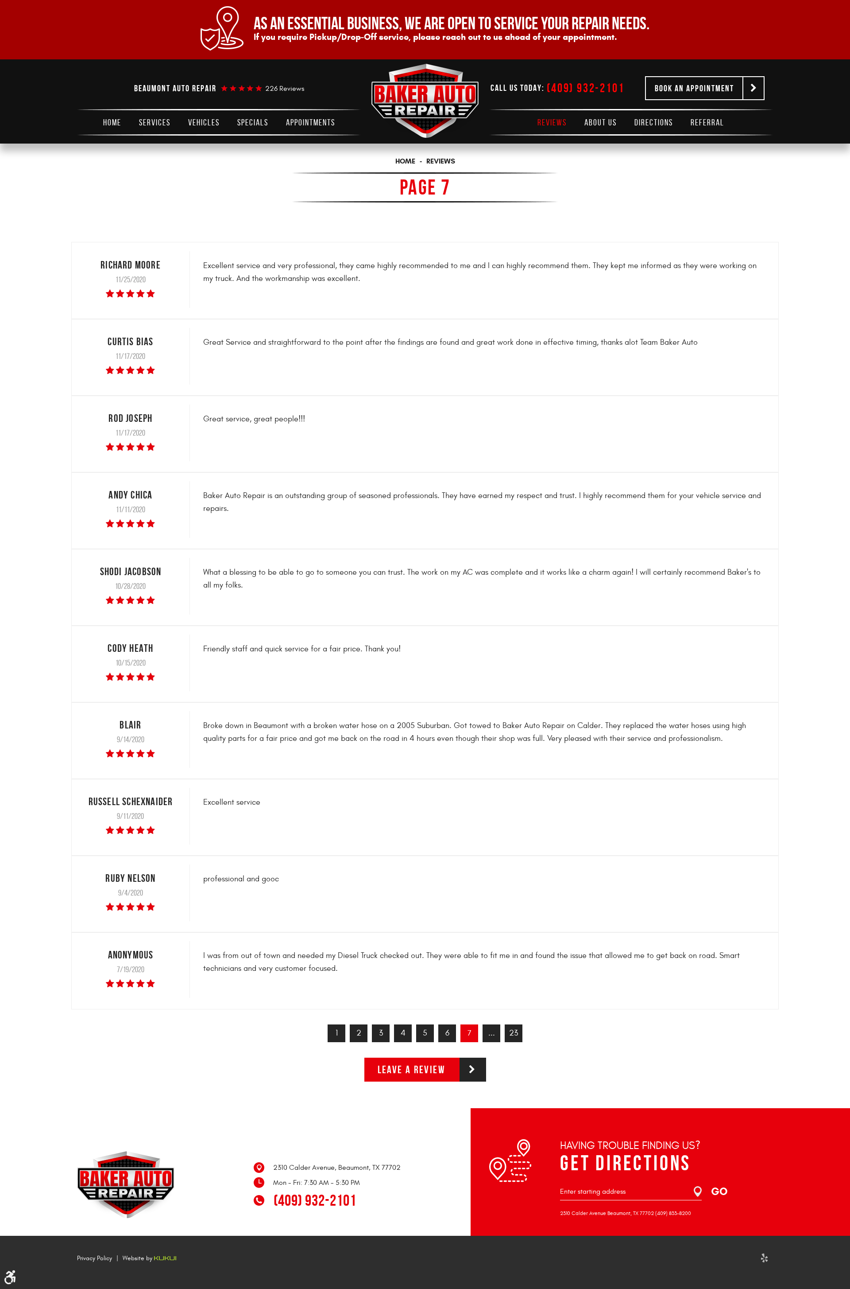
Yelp (764, 1258)
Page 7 (425, 187)
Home (112, 122)
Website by (138, 1258)
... (491, 1033)
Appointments (310, 122)
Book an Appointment (694, 88)
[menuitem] (112, 122)
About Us (600, 122)
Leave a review (412, 1069)
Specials (252, 122)
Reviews (552, 122)
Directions (653, 122)
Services (154, 122)
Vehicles (204, 122)
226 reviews (284, 89)
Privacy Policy (94, 1258)
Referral (707, 122)
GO (719, 1191)
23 (513, 1033)
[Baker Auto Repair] (425, 101)
